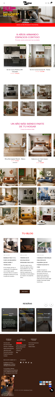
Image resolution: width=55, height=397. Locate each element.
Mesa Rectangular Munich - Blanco (15, 159)
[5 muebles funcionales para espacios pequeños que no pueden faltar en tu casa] (44, 245)
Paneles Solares (32, 346)
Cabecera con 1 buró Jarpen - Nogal (40, 160)
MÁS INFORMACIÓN (21, 340)
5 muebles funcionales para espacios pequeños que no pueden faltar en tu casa (44, 262)
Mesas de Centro (26, 105)
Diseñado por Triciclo (28, 390)
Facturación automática (8, 352)
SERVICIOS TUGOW (34, 340)
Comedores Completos (42, 86)
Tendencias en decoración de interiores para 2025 (27, 260)
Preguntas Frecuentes (8, 354)
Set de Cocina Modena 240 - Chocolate (15, 70)
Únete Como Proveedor (21, 345)
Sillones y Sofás (26, 88)
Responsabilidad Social (20, 346)
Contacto (5, 355)
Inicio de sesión (7, 342)
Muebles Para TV (9, 86)
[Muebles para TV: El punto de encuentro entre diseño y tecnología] (11, 245)
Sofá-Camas (9, 107)
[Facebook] (20, 362)
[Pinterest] (26, 362)
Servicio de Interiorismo (34, 342)
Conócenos (18, 350)
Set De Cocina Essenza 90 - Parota (40, 69)
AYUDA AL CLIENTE (9, 340)
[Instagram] (23, 362)
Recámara (42, 107)
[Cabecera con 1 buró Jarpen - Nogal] (40, 145)
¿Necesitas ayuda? (7, 350)
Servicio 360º (31, 344)
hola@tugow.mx (7, 364)
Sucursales (19, 343)
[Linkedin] (31, 363)
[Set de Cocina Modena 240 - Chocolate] (15, 55)
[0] (50, 3)
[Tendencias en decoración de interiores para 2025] (27, 245)
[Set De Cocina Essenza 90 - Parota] (40, 55)
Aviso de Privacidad (8, 344)
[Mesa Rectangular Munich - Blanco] (15, 145)
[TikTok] (28, 362)
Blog (17, 352)
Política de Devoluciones (9, 348)
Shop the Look (19, 348)
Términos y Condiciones (8, 346)
